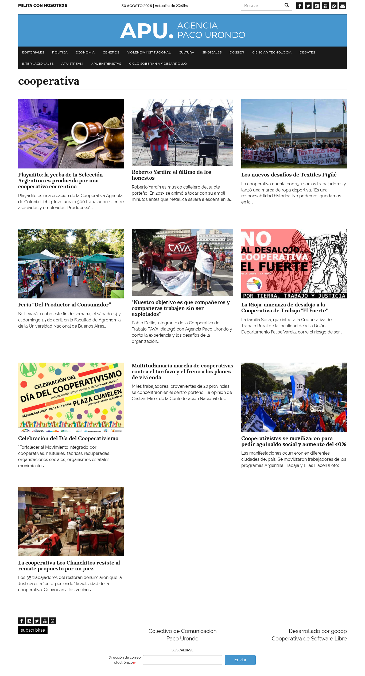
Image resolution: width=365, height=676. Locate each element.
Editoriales (33, 52)
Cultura (186, 52)
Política (60, 52)
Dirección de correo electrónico (124, 660)
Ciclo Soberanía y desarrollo (158, 64)
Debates (307, 52)
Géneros (111, 52)
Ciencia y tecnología (272, 52)
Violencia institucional (149, 52)
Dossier (237, 52)
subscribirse (33, 630)
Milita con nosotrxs (42, 5)
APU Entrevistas (106, 64)
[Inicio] (182, 30)
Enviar (240, 659)
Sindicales (212, 52)
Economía (85, 52)
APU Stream (72, 64)
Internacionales (37, 64)
